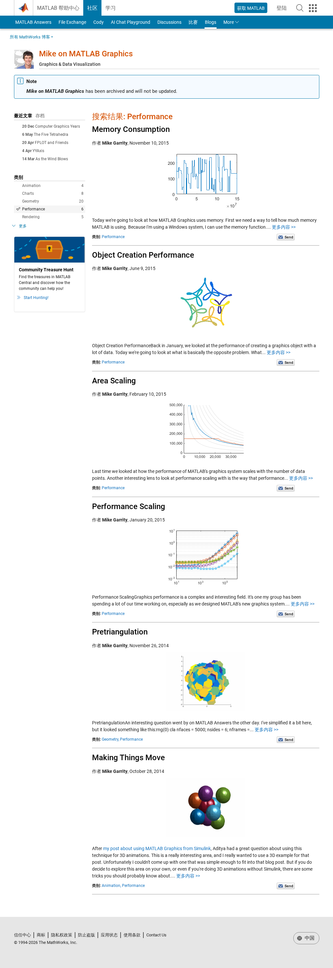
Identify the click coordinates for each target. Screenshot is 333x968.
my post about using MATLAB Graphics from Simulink (157, 848)
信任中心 (22, 934)
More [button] (228, 22)
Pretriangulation (120, 631)
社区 (92, 8)
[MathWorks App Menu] (313, 8)
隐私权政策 (61, 934)
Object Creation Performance (143, 255)
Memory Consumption (131, 129)
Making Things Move (128, 757)
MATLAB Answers (32, 22)
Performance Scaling (128, 506)
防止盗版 (86, 934)
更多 (23, 226)
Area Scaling (114, 380)
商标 (41, 934)
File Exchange (72, 22)
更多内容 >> (284, 227)
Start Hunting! (36, 297)
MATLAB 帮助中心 (58, 8)
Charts (53, 193)
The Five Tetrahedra (51, 134)
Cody (98, 22)
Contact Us (156, 934)
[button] (299, 8)
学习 (110, 8)
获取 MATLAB (251, 8)
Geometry (53, 201)
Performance (53, 209)
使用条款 (132, 934)
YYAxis (38, 151)
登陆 (283, 10)
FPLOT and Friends (51, 142)
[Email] (285, 237)
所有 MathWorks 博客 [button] (30, 37)
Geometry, (110, 739)
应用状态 (109, 934)
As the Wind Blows (51, 159)
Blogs (210, 22)
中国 (308, 938)
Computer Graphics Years (57, 126)
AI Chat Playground (130, 22)
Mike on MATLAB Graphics (86, 53)
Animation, (111, 885)
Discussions (169, 22)
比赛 (193, 22)
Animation (53, 185)
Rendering (53, 217)
